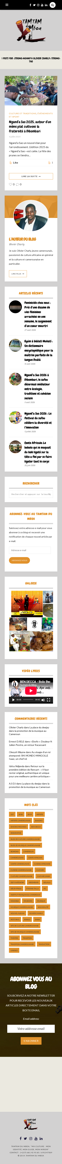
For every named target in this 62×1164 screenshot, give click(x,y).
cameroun (28, 851)
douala (46, 882)
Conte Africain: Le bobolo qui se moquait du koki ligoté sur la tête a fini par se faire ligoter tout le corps (38, 452)
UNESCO (14, 950)
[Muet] (43, 700)
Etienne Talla (32, 889)
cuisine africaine (42, 864)
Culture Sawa (43, 876)
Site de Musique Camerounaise (25, 932)
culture (40, 870)
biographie (16, 833)
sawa (37, 919)
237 (12, 814)
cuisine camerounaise (21, 870)
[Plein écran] (48, 700)
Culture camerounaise (21, 876)
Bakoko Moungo (18, 827)
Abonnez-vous (19, 560)
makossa (15, 901)
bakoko (38, 821)
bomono (15, 851)
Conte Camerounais (20, 864)
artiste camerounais (20, 821)
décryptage (16, 889)
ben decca (36, 827)
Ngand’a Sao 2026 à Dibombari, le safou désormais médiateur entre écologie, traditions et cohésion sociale (37, 386)
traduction (44, 944)
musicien (28, 901)
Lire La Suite (30, 176)
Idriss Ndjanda (16, 766)
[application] (31, 690)
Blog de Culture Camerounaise (25, 839)
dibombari (34, 882)
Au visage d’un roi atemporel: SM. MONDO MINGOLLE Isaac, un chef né (29, 755)
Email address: (31, 1018)
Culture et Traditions (22, 113)
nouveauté (43, 907)
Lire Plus (16, 274)
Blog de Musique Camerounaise (25, 845)
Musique (41, 901)
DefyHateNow (17, 882)
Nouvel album (17, 913)
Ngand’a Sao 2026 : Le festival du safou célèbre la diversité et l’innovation (38, 420)
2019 (30, 814)
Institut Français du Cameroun (25, 895)
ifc (45, 889)
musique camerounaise (22, 907)
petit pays (15, 919)
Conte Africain (35, 858)
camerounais (17, 858)
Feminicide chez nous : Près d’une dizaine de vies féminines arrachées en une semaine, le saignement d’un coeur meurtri (38, 314)
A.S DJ (12, 783)
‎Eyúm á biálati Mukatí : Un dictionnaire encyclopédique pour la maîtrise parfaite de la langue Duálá (38, 350)
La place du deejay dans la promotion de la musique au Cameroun (29, 731)
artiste (40, 814)
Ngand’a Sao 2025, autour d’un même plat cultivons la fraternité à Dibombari (30, 127)
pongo (27, 919)
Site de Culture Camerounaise (25, 926)
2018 (21, 814)
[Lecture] (13, 700)
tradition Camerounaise (22, 944)
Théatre (14, 938)
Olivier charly (36, 913)
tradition (27, 938)
